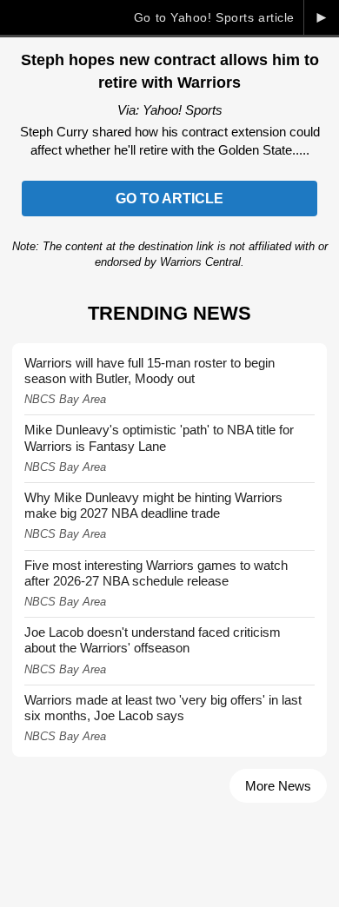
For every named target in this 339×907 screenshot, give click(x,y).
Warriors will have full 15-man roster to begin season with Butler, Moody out (149, 370)
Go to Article (169, 198)
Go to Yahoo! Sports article (214, 17)
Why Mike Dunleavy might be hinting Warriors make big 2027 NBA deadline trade (153, 505)
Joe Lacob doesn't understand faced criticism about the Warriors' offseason (152, 640)
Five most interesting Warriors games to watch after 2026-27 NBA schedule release (156, 573)
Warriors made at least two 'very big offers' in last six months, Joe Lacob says (163, 707)
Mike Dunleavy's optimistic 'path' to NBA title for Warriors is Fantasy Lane (159, 437)
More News (278, 785)
